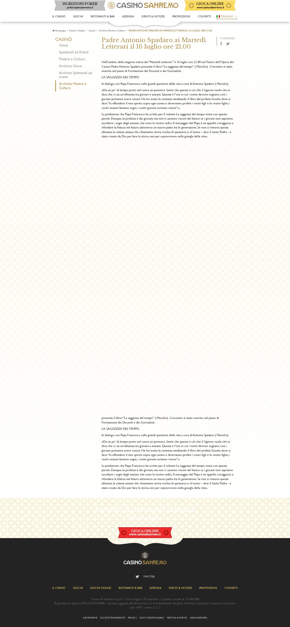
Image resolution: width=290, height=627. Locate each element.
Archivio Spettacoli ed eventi (75, 75)
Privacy (132, 617)
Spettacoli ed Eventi (74, 52)
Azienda (128, 16)
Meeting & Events (177, 617)
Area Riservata (198, 617)
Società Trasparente (112, 617)
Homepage (60, 30)
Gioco (63, 45)
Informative (90, 617)
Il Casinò (58, 16)
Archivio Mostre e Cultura (112, 30)
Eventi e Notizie (77, 30)
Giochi (78, 16)
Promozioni (181, 16)
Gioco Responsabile (151, 617)
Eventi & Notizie (153, 16)
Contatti (204, 16)
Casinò (91, 30)
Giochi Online (100, 588)
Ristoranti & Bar (102, 16)
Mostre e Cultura (72, 59)
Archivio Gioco (70, 66)
